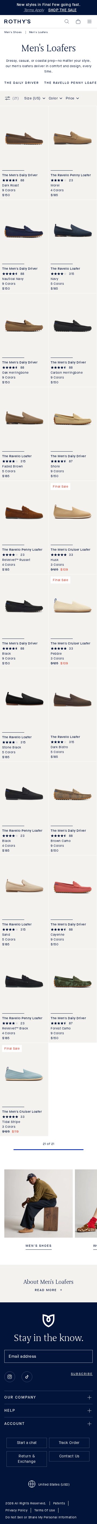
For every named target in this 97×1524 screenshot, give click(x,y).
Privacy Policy (16, 1510)
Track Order (69, 1442)
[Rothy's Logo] (17, 21)
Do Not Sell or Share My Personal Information (41, 1517)
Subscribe (82, 1374)
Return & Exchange (27, 1459)
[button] (66, 21)
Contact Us (69, 1456)
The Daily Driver (21, 83)
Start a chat (27, 1442)
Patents (59, 1503)
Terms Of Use (44, 1510)
